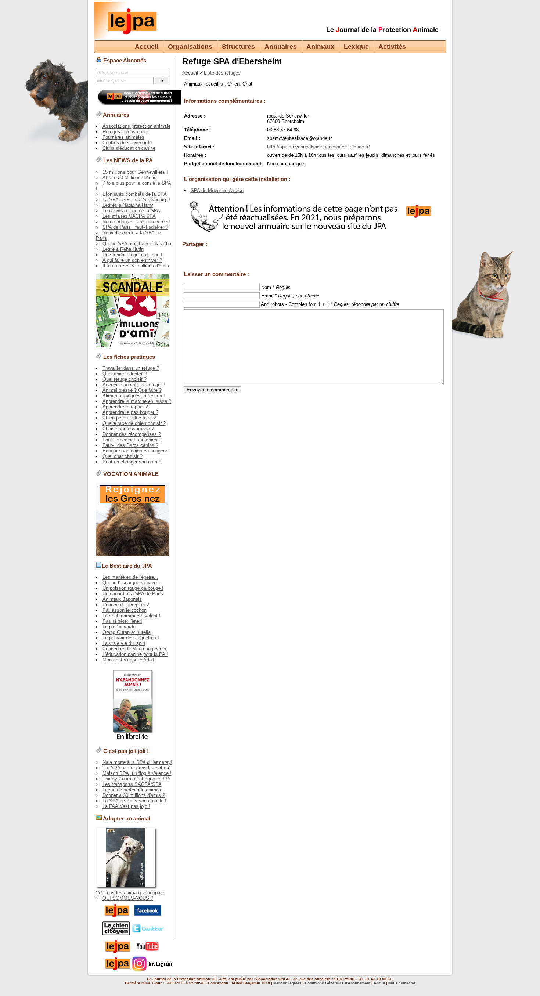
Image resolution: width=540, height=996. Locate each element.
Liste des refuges (222, 73)
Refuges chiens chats (125, 131)
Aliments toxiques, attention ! (133, 395)
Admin (379, 983)
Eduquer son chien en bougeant (136, 451)
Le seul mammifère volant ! (131, 615)
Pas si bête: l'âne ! (122, 621)
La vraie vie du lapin (123, 643)
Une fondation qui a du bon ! (132, 254)
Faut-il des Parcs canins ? (130, 445)
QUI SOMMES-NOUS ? (127, 898)
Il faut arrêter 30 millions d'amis (135, 265)
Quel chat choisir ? (122, 456)
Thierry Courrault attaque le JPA (136, 779)
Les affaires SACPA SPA (129, 216)
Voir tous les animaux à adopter (129, 892)
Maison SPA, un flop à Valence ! (137, 773)
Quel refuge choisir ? (124, 379)
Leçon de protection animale (132, 790)
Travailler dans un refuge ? (130, 368)
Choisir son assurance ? (128, 429)
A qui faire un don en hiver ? (132, 260)
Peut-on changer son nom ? (131, 462)
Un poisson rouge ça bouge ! (132, 588)
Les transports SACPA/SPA (132, 784)
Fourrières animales (123, 137)
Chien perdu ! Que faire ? (129, 418)
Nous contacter (401, 983)
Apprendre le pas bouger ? (130, 412)
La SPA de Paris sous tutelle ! (134, 801)
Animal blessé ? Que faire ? (132, 390)
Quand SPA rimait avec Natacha (136, 243)
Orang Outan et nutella (126, 632)
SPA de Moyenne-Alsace (217, 190)
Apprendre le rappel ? (125, 406)
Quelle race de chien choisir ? (134, 423)
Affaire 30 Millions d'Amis (129, 177)
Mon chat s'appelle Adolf (128, 660)
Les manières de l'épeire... (130, 577)
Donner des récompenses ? (131, 434)
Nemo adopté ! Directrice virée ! (136, 221)
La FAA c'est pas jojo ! (126, 806)
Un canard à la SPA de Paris (132, 593)
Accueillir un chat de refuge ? (133, 384)
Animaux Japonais (122, 599)
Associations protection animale (136, 126)
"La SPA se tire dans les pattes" (136, 768)
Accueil (146, 46)
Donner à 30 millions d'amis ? (133, 795)
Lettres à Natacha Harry (127, 205)
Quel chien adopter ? (124, 373)
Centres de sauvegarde (127, 142)
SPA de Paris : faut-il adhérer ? (135, 227)
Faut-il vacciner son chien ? (131, 440)
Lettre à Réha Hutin (123, 249)
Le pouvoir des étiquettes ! (130, 637)
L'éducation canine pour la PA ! (135, 654)
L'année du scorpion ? (125, 604)
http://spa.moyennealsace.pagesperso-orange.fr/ (318, 146)
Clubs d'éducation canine (128, 148)
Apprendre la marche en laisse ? (136, 401)
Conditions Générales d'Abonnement (337, 983)
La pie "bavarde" (119, 626)
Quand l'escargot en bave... (131, 582)
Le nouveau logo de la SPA (131, 210)
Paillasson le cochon (124, 610)
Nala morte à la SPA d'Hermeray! (137, 762)
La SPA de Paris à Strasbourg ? (136, 199)
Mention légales (287, 983)
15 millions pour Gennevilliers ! (135, 172)
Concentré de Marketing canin (134, 649)
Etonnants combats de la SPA (134, 194)
